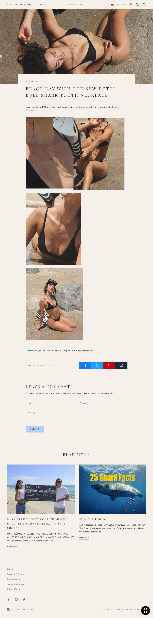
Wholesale (42, 4)
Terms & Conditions (16, 584)
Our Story (26, 4)
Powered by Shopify (134, 609)
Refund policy (13, 579)
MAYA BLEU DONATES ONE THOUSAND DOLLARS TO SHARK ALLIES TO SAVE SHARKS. (37, 523)
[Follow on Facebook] (8, 599)
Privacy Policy (81, 393)
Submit (34, 429)
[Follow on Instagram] (16, 599)
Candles (12, 4)
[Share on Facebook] (85, 365)
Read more (12, 546)
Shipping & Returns (16, 574)
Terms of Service (99, 393)
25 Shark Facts (92, 518)
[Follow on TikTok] (24, 599)
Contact (10, 569)
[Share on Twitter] (97, 365)
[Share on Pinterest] (109, 365)
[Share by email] (121, 365)
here (91, 350)
